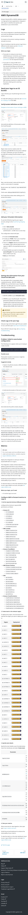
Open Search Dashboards (19, 325)
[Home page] (2, 6)
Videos (3, 866)
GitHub (3, 905)
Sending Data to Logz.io (7, 887)
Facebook (3, 897)
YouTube (3, 901)
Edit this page (6, 845)
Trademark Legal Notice (7, 889)
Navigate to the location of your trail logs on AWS (13, 107)
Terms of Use (4, 884)
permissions (6, 59)
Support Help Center (6, 868)
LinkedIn (3, 903)
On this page (5, 11)
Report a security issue (7, 874)
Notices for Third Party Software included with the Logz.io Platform (14, 871)
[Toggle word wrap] (23, 291)
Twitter (3, 899)
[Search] (25, 2)
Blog (2, 864)
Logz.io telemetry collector (9, 456)
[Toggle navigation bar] (2, 2)
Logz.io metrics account (10, 828)
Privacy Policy (4, 882)
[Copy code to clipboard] (25, 291)
